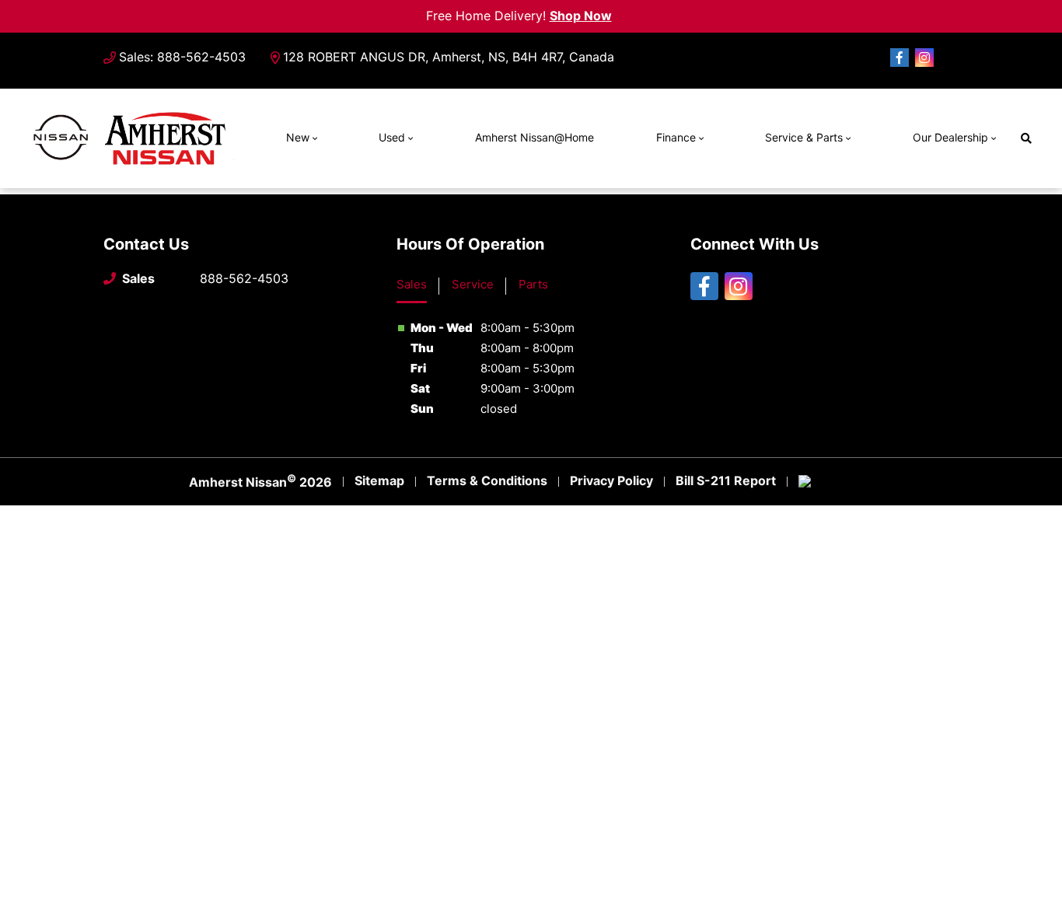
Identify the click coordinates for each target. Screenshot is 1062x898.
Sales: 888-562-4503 (182, 57)
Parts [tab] (533, 284)
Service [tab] (473, 284)
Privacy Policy (611, 480)
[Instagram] (924, 57)
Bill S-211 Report (726, 480)
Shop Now (581, 15)
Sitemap (379, 480)
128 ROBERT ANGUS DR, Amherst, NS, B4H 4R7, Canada (448, 57)
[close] (624, 13)
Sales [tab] (412, 284)
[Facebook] (899, 57)
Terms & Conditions (487, 480)
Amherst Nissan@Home (534, 137)
